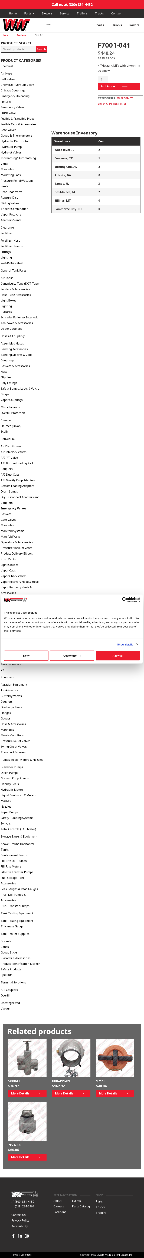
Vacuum (6, 1008)
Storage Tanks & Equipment (19, 836)
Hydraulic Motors (12, 790)
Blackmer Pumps (12, 767)
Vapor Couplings (12, 400)
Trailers (82, 13)
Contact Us (18, 1215)
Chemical (7, 66)
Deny (26, 655)
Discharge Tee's (11, 707)
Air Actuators (9, 690)
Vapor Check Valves (14, 576)
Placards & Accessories (16, 958)
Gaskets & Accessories (15, 366)
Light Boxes (8, 300)
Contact (116, 13)
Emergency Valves (12, 107)
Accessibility (19, 1226)
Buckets (6, 941)
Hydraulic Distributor (15, 141)
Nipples (6, 377)
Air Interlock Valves (14, 452)
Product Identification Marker (20, 964)
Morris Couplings (12, 735)
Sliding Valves (10, 203)
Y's (2, 670)
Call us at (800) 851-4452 (72, 4)
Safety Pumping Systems (17, 818)
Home (13, 13)
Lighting (6, 257)
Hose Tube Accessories (16, 295)
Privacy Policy (20, 1220)
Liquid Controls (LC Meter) (18, 795)
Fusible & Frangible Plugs (17, 119)
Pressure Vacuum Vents (16, 548)
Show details (125, 644)
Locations (60, 1212)
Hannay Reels (10, 784)
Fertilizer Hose (10, 240)
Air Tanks (7, 278)
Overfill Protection (13, 413)
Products (21, 35)
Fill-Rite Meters (11, 866)
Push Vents (8, 559)
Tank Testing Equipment (17, 913)
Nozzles (6, 806)
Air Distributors (11, 446)
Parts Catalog (81, 1206)
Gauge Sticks (9, 952)
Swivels (6, 823)
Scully (4, 431)
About (57, 1201)
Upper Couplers (11, 329)
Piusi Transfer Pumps (15, 906)
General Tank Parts (13, 270)
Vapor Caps (8, 570)
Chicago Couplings (13, 90)
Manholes (7, 169)
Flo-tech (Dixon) (11, 426)
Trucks (99, 13)
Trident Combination (14, 209)
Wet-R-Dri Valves (12, 263)
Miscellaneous (10, 407)
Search (41, 49)
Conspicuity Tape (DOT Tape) (20, 283)
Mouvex (6, 801)
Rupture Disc (9, 197)
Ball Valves (8, 79)
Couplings (7, 360)
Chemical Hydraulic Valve (17, 85)
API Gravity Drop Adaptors (18, 480)
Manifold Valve (11, 537)
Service (64, 13)
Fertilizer (7, 233)
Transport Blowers (13, 752)
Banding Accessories (14, 349)
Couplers (7, 701)
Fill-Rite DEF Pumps (14, 861)
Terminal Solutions (13, 982)
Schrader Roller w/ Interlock (19, 317)
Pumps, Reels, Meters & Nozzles (22, 760)
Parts (28, 13)
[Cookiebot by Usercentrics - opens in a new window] (124, 599)
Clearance (7, 227)
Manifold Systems (12, 531)
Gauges (6, 718)
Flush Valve (8, 113)
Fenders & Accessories (15, 289)
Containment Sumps (14, 855)
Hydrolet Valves (11, 152)
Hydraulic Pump (11, 147)
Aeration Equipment (14, 685)
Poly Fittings (9, 383)
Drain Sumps (9, 491)
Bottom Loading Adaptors (17, 486)
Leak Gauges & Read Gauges (19, 889)
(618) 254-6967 (24, 1206)
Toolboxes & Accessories (17, 323)
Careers (59, 1206)
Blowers (46, 13)
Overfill (6, 995)
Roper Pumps (9, 812)
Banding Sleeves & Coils (16, 355)
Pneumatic (8, 677)
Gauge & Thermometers (16, 135)
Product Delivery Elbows (17, 553)
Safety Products (11, 969)
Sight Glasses (9, 565)
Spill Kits (6, 975)
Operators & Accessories (17, 542)
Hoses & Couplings (13, 336)
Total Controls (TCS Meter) (18, 829)
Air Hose (6, 73)
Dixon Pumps (9, 773)
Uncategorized (10, 1003)
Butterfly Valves (11, 696)
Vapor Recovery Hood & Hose (20, 582)
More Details (20, 1093)
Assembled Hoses (12, 343)
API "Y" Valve (9, 458)
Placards (6, 312)
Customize (70, 655)
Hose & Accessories (13, 724)
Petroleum (8, 439)
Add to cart (109, 86)
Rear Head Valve (11, 192)
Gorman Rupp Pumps (15, 778)
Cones (5, 947)
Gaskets (6, 514)
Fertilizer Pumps (12, 246)
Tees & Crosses (11, 664)
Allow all (118, 655)
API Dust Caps (10, 474)
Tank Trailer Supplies (15, 934)
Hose (4, 372)
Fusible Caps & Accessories (18, 124)
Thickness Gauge (12, 926)
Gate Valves (8, 130)
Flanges (6, 713)
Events (76, 1201)
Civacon (6, 420)
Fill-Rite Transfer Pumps (17, 872)
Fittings (6, 252)
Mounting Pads (11, 175)
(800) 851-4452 (24, 1201)
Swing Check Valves (14, 747)
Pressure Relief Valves (15, 741)
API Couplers (9, 990)
